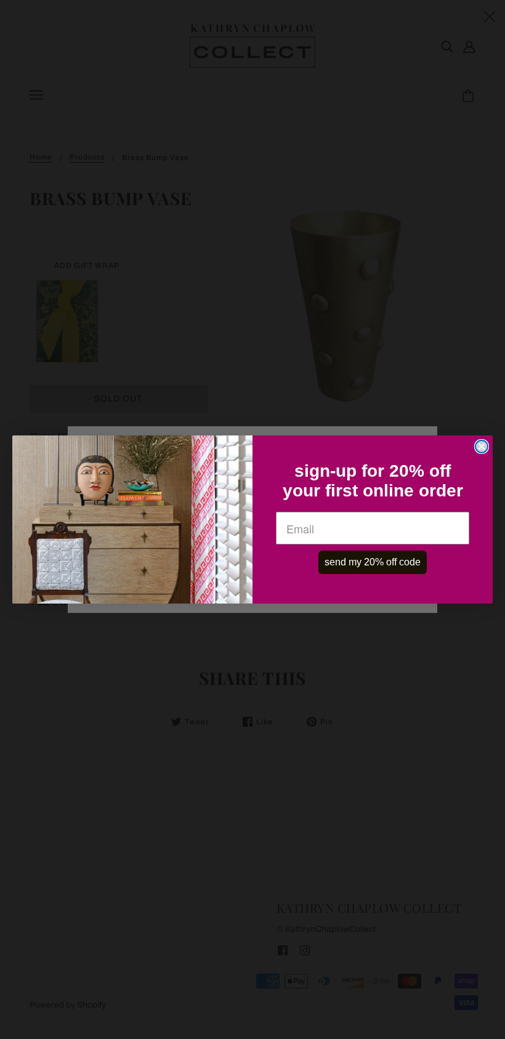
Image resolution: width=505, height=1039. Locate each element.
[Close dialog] (481, 446)
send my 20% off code (373, 562)
